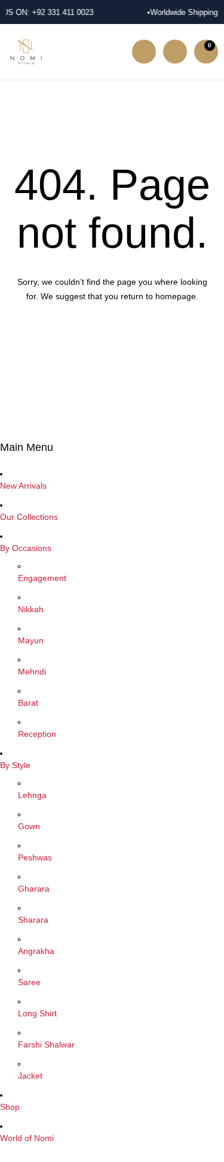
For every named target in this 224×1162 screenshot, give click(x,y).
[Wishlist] (175, 52)
